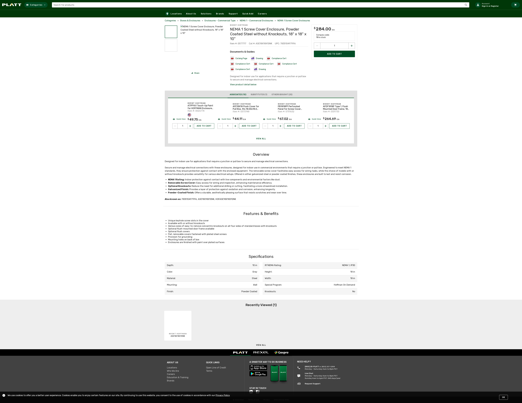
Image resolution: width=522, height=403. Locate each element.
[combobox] (260, 4)
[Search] (466, 5)
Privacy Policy (223, 395)
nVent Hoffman (239, 25)
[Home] (12, 5)
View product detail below (243, 84)
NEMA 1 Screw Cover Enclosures (293, 20)
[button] (36, 5)
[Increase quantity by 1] (352, 46)
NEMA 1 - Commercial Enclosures (256, 20)
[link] (184, 367)
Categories (170, 20)
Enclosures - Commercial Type (220, 20)
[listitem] (491, 4)
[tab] (238, 95)
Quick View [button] (181, 119)
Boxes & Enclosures (190, 20)
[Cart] (515, 5)
